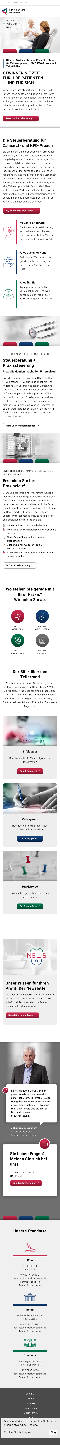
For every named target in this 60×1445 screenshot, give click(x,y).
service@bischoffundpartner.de (30, 1278)
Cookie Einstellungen (17, 1432)
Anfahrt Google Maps (30, 1285)
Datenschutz (31, 1412)
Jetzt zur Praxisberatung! (19, 118)
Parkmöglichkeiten (30, 1281)
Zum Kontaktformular (24, 1183)
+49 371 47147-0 (30, 1370)
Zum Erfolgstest (28, 771)
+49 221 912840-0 (30, 1274)
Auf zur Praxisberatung (18, 565)
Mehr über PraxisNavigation (20, 425)
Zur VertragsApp (28, 838)
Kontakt (31, 1403)
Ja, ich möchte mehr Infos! (20, 210)
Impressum (31, 1408)
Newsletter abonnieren (20, 1015)
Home (30, 1398)
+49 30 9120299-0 (30, 1324)
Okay (53, 1432)
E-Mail (18, 1176)
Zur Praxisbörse (28, 906)
